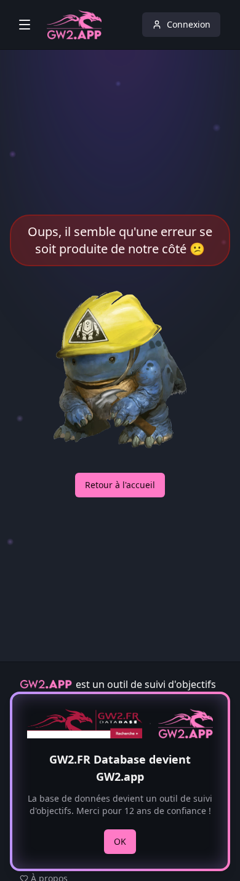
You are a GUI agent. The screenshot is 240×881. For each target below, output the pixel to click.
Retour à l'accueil (120, 485)
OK (120, 841)
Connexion (188, 24)
